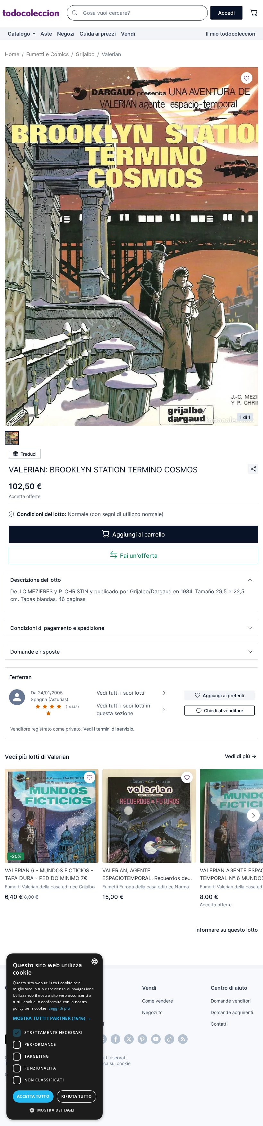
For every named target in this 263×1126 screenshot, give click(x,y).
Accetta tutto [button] (33, 1096)
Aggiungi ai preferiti (223, 695)
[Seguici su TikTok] (169, 1039)
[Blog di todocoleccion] (183, 1039)
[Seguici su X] (129, 1039)
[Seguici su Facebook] (115, 1039)
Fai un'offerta (138, 555)
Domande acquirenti (232, 1012)
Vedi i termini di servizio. (108, 729)
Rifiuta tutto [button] (76, 1096)
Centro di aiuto (229, 988)
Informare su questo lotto (226, 930)
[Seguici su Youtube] (156, 1039)
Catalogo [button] (19, 33)
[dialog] (54, 1036)
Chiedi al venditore (223, 710)
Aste (46, 33)
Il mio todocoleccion (230, 33)
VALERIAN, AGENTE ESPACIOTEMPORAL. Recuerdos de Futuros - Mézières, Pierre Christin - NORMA (145, 874)
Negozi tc (152, 1012)
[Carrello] (254, 13)
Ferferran (20, 677)
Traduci (28, 454)
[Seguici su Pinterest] (142, 1039)
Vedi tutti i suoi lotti (120, 693)
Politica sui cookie (112, 1063)
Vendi (128, 33)
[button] (131, 580)
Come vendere (157, 1000)
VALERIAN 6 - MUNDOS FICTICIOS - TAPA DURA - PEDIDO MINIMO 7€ (49, 874)
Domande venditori (230, 1000)
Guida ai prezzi (98, 33)
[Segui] (246, 78)
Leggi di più (59, 1008)
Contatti (219, 1024)
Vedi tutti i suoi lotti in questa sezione (123, 709)
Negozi (65, 33)
